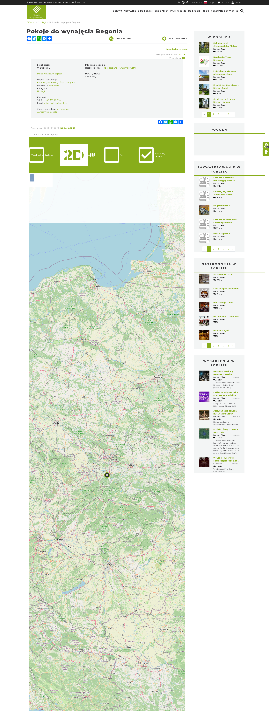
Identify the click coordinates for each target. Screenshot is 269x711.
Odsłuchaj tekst (124, 39)
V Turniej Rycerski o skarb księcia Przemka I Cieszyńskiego (225, 461)
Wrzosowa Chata (222, 274)
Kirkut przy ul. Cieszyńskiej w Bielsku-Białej (225, 46)
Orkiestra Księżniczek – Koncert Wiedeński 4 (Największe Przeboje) (225, 395)
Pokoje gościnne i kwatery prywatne (118, 68)
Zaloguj (237, 2)
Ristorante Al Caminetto (226, 316)
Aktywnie (130, 11)
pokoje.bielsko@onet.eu (55, 103)
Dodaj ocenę (67, 128)
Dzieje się (194, 11)
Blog (205, 11)
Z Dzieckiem (145, 11)
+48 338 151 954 (53, 100)
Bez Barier (161, 11)
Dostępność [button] (195, 2)
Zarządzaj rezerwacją (176, 49)
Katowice (219, 144)
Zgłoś (181, 54)
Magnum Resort (221, 205)
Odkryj (117, 11)
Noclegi (41, 91)
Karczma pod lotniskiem (226, 288)
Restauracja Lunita (223, 302)
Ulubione (225, 2)
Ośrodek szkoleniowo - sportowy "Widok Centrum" (225, 222)
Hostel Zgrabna (221, 233)
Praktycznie (178, 11)
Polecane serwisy (223, 11)
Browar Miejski (221, 330)
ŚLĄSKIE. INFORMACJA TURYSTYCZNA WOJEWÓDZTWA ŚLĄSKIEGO (56, 2)
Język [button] (211, 2)
